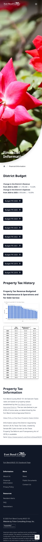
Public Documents (30, 480)
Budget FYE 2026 (11, 201)
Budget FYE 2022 (11, 237)
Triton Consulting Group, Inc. (23, 521)
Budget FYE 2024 (11, 219)
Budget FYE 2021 (11, 246)
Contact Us (27, 484)
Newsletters (8, 506)
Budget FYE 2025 (11, 210)
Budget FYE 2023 (11, 228)
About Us (6, 476)
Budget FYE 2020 (11, 255)
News (25, 476)
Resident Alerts (9, 498)
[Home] (4, 166)
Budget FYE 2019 (11, 264)
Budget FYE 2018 (11, 272)
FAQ (4, 502)
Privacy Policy (8, 487)
